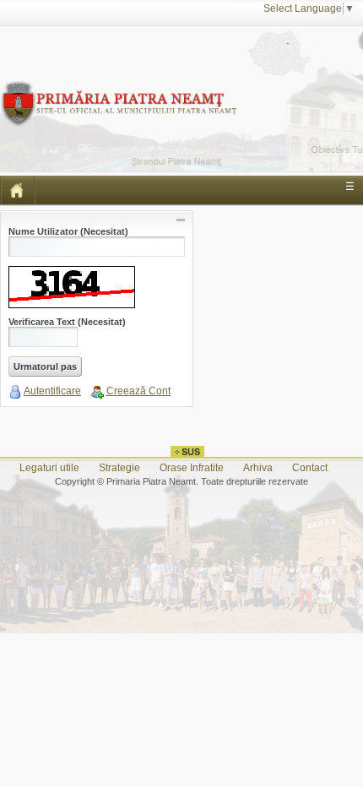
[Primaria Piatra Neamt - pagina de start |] (17, 190)
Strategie (119, 468)
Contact (310, 468)
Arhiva (258, 468)
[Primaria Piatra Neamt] (118, 87)
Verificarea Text (67, 322)
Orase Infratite (192, 468)
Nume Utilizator (68, 231)
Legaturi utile (49, 468)
